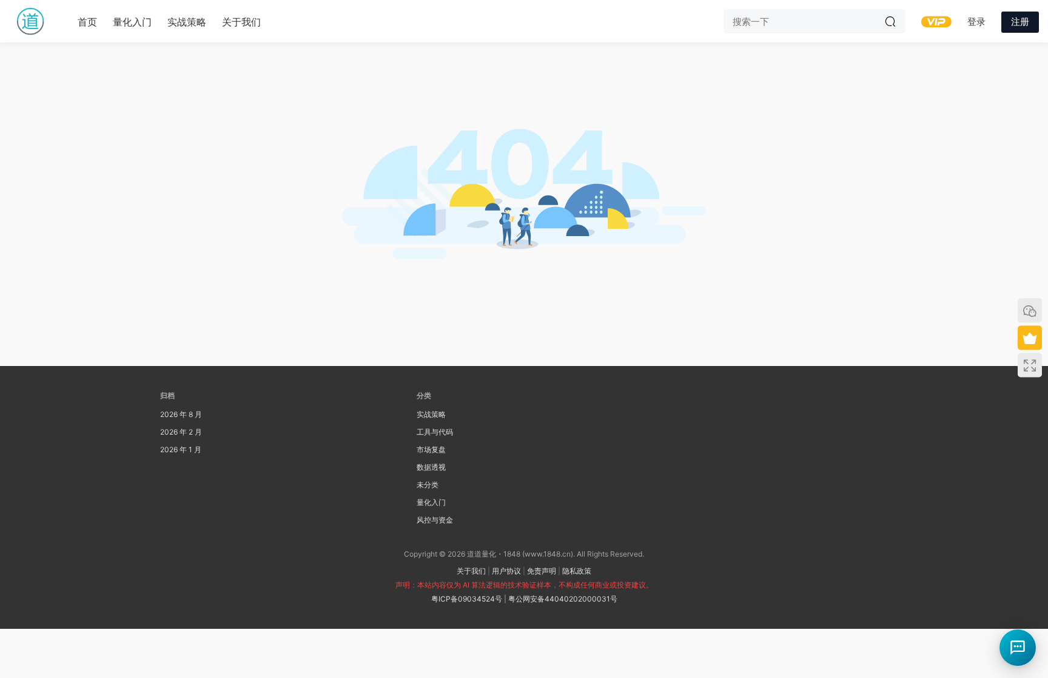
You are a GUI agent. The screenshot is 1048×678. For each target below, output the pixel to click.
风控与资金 (435, 519)
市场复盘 (431, 449)
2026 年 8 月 (181, 414)
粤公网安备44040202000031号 (562, 598)
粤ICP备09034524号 (466, 598)
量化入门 (132, 22)
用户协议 (506, 570)
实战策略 (186, 22)
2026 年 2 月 (181, 431)
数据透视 (431, 467)
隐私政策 (576, 570)
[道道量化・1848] (30, 21)
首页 (87, 22)
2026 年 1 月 (180, 449)
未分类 (427, 484)
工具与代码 (435, 431)
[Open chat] (1017, 647)
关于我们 (241, 22)
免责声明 (541, 570)
